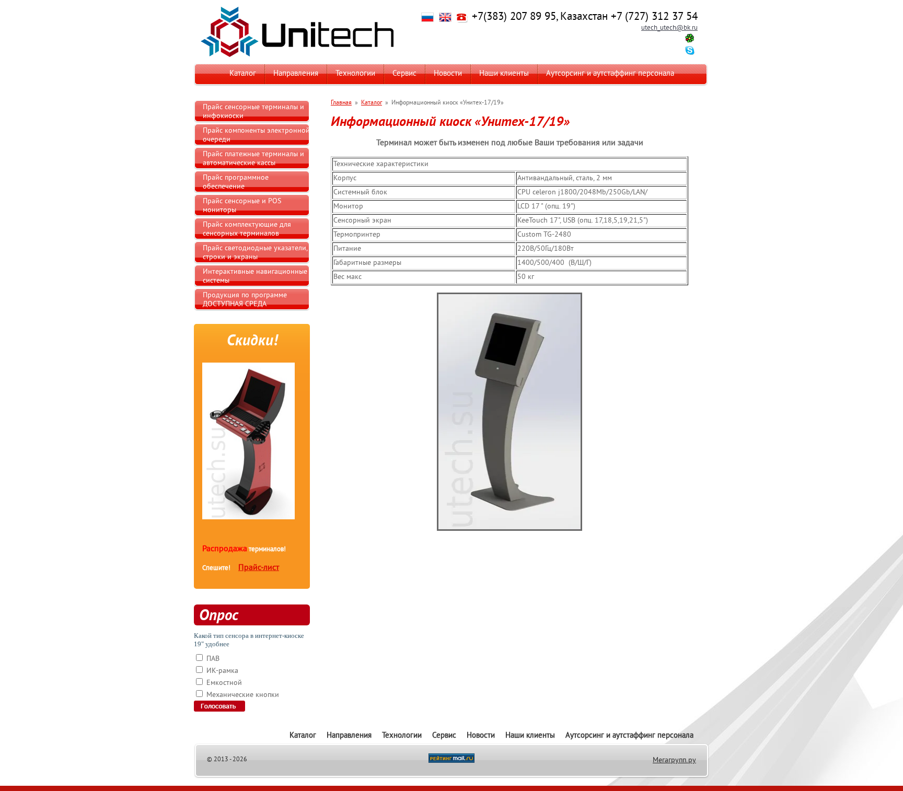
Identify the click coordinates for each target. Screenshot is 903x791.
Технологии (355, 74)
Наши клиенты (504, 74)
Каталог (242, 74)
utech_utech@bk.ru (669, 28)
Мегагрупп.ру (674, 760)
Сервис (404, 74)
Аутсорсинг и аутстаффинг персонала (610, 74)
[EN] (445, 20)
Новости (448, 74)
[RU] (427, 20)
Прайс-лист (258, 568)
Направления (295, 74)
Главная (341, 103)
